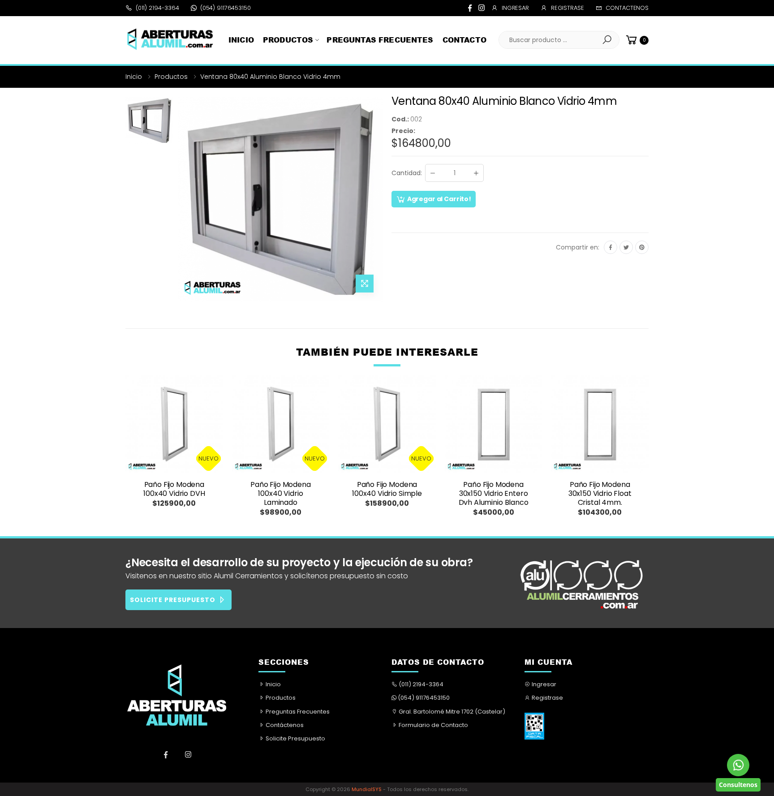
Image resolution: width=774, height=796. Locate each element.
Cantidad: (406, 172)
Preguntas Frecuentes (380, 39)
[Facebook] (470, 8)
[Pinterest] (642, 247)
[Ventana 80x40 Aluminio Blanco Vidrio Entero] (149, 199)
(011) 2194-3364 (157, 8)
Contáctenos (284, 725)
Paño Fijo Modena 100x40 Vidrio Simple (387, 489)
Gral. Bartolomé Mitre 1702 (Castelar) (451, 711)
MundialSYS (367, 789)
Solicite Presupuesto (294, 738)
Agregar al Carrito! (438, 198)
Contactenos (627, 8)
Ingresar (515, 8)
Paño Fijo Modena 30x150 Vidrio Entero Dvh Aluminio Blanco (494, 493)
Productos (288, 39)
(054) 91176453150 (225, 8)
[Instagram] (481, 8)
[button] (607, 40)
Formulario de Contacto (432, 725)
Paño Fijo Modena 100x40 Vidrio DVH (174, 489)
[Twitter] (626, 247)
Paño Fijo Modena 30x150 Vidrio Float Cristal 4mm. (600, 493)
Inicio (241, 39)
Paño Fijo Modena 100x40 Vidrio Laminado (280, 493)
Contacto (464, 39)
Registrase (567, 8)
